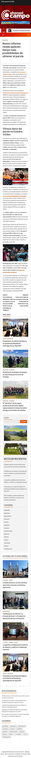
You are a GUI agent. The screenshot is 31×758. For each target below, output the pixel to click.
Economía (6, 519)
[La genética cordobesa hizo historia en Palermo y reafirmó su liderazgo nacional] (15, 631)
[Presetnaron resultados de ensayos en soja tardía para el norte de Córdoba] (15, 359)
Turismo (6, 546)
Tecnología (7, 543)
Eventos (5, 338)
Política (6, 540)
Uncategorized (8, 549)
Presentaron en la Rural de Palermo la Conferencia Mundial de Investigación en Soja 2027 (15, 343)
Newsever (11, 756)
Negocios (6, 534)
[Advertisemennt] (15, 22)
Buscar (6, 417)
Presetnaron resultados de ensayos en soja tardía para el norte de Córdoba (15, 374)
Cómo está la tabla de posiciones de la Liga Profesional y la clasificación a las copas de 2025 (21, 300)
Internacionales (8, 531)
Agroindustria (7, 516)
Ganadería (6, 525)
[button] (2, 35)
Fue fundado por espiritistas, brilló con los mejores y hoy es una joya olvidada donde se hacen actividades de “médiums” (9, 302)
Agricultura (5, 40)
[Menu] (2, 35)
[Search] (28, 34)
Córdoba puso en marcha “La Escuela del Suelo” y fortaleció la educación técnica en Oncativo (15, 473)
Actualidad (11, 369)
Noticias (6, 537)
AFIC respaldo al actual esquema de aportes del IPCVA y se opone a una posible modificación (14, 498)
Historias (6, 528)
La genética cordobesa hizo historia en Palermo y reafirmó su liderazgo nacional (15, 647)
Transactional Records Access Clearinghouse (15, 93)
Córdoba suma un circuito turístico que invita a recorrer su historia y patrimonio (15, 585)
